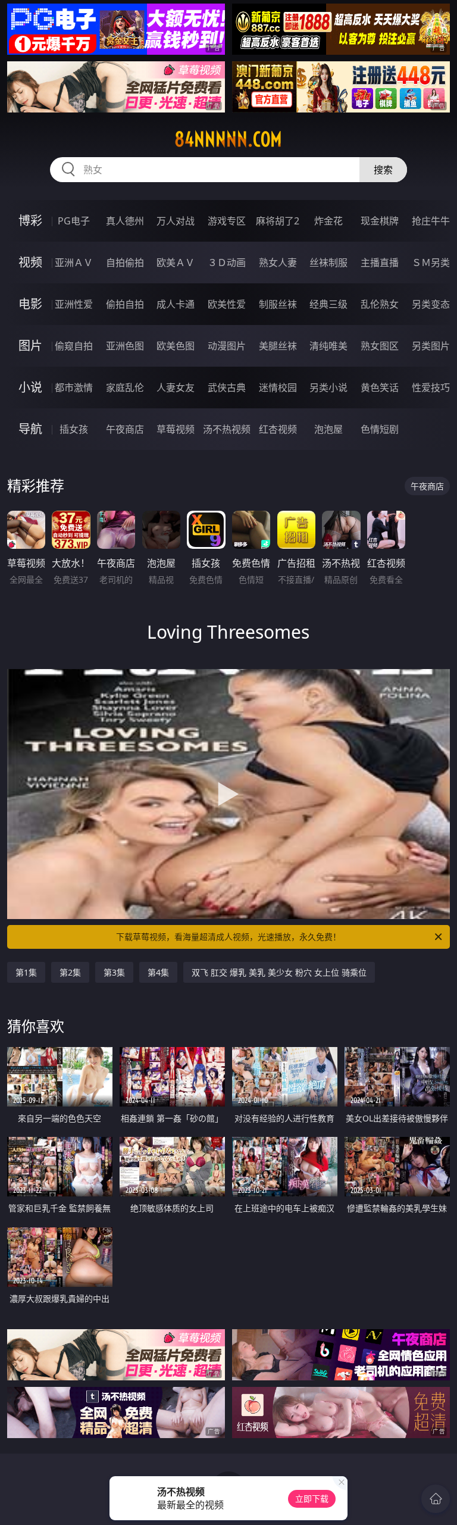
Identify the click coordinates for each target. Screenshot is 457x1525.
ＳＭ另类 (431, 262)
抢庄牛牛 (431, 220)
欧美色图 (175, 345)
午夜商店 (125, 429)
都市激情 (74, 387)
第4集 (158, 972)
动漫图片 (227, 345)
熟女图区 (380, 345)
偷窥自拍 (74, 345)
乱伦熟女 (380, 304)
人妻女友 (175, 387)
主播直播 (380, 262)
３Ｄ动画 (227, 262)
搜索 (383, 169)
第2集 (70, 972)
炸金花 (328, 220)
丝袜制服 (328, 262)
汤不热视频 (227, 429)
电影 (30, 304)
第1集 (26, 972)
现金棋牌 (380, 220)
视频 (30, 262)
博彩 (30, 220)
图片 (30, 346)
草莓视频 (175, 429)
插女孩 (74, 429)
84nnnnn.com (228, 139)
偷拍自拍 (125, 304)
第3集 (114, 972)
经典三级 (328, 304)
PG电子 (74, 220)
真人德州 (125, 220)
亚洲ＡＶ (74, 262)
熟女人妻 (278, 262)
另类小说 (328, 387)
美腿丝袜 (278, 345)
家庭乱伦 (125, 387)
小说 (30, 387)
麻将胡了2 (277, 220)
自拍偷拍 (125, 262)
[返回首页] (435, 1499)
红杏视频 (278, 429)
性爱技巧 (431, 387)
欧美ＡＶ (175, 262)
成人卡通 (175, 304)
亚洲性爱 (74, 304)
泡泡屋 (328, 429)
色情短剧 (380, 429)
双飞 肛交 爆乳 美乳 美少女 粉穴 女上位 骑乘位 (279, 972)
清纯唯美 (328, 345)
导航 (30, 429)
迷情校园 (278, 387)
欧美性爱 (227, 304)
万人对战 (175, 220)
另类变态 (431, 304)
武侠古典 (227, 387)
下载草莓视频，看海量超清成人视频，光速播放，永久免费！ (228, 936)
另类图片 (431, 345)
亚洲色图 (125, 345)
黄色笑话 (380, 387)
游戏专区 (227, 220)
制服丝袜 (278, 304)
